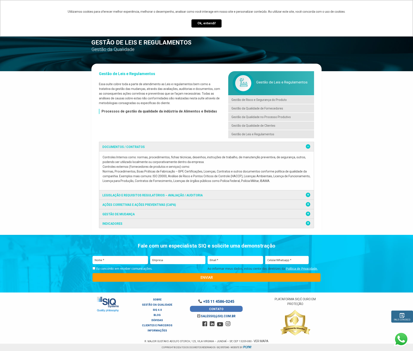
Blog (157, 315)
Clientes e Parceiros (157, 325)
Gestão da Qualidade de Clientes (253, 125)
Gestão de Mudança (118, 214)
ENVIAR (206, 277)
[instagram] (228, 324)
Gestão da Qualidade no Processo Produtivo (261, 117)
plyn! (247, 347)
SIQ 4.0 (157, 309)
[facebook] (204, 324)
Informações (157, 330)
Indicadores (112, 223)
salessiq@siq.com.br (218, 316)
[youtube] (220, 324)
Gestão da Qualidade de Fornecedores (257, 108)
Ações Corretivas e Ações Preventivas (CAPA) (139, 204)
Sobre (157, 299)
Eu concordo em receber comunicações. (123, 269)
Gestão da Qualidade (157, 304)
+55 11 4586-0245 (218, 301)
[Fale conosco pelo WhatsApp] (401, 339)
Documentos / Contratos (123, 147)
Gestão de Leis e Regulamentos (252, 134)
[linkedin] (212, 324)
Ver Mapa (261, 341)
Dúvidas (157, 320)
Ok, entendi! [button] (206, 23)
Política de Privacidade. (302, 268)
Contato (216, 309)
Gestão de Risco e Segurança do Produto (259, 100)
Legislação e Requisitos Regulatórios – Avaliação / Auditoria (152, 195)
